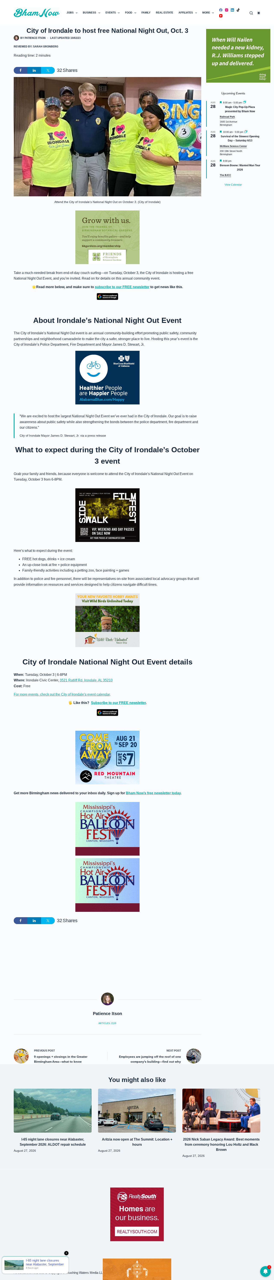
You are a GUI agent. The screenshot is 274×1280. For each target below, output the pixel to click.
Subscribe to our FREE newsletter (118, 703)
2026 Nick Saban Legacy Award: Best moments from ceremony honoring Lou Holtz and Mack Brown (221, 1144)
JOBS (70, 12)
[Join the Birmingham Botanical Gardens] (107, 237)
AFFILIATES (186, 12)
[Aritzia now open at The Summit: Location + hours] (137, 1111)
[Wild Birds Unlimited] (107, 620)
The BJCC (225, 175)
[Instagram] (226, 10)
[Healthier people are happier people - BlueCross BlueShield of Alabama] (107, 377)
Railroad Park (227, 116)
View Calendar (233, 184)
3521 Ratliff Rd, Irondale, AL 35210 (86, 680)
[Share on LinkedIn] (34, 70)
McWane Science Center (233, 146)
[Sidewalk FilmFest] (107, 515)
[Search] (251, 13)
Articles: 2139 (107, 1023)
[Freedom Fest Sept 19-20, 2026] (137, 1269)
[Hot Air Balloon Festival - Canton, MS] (107, 828)
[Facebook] (220, 10)
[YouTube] (220, 15)
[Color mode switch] (258, 13)
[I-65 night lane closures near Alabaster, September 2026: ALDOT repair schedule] (53, 1111)
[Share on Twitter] (48, 70)
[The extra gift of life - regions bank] (238, 56)
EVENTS (111, 12)
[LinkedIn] (232, 10)
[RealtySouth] (137, 1214)
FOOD (128, 12)
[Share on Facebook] (20, 70)
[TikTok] (238, 10)
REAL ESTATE (164, 12)
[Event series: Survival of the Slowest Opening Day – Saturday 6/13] (245, 132)
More (206, 12)
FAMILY (145, 12)
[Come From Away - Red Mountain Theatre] (107, 757)
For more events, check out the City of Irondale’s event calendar (62, 694)
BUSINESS (89, 12)
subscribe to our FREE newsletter (122, 287)
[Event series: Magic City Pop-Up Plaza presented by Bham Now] (244, 102)
